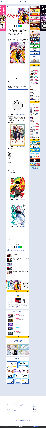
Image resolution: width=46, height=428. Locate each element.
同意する (35, 426)
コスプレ (8, 411)
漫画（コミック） (19, 250)
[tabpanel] (34, 61)
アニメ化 (15, 250)
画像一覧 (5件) (23, 114)
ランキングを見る (18, 336)
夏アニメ (14, 404)
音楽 (7, 410)
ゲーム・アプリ (8, 409)
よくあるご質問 (21, 406)
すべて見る (34, 139)
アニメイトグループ (34, 404)
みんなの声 (8, 406)
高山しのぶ (23, 250)
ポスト (12, 114)
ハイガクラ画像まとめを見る (17, 291)
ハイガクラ (8, 250)
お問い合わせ (21, 405)
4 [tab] (34, 63)
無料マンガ (8, 414)
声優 (7, 404)
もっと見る (34, 65)
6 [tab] (36, 63)
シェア (17, 114)
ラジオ (7, 405)
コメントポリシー (21, 404)
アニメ (12, 250)
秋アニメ (14, 405)
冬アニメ (14, 406)
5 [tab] (35, 63)
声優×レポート (15, 410)
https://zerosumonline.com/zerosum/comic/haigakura (15, 170)
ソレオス (27, 404)
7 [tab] (37, 63)
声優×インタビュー (15, 409)
